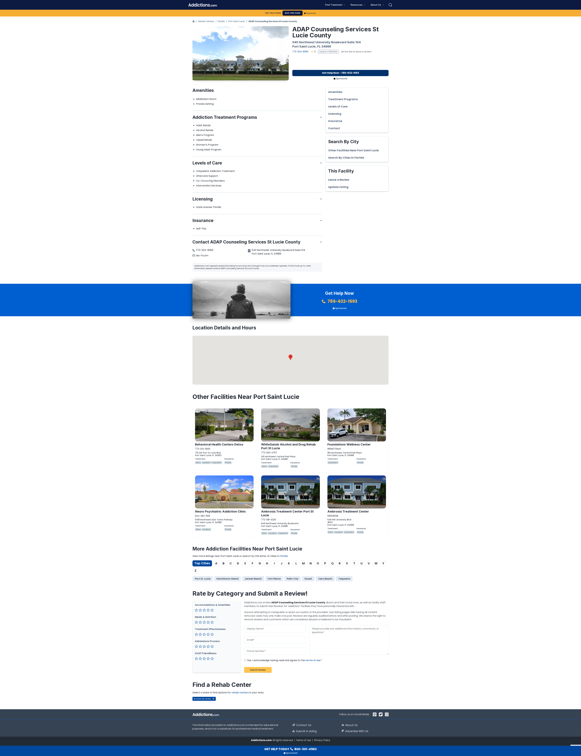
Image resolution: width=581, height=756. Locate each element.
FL (319, 46)
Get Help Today (290, 749)
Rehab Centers (206, 21)
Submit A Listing (306, 731)
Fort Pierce (274, 578)
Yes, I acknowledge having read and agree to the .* (284, 660)
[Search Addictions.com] (390, 4)
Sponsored (311, 13)
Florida (221, 21)
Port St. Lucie (202, 578)
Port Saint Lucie (236, 21)
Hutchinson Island (227, 578)
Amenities (335, 92)
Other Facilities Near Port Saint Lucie (353, 150)
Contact (334, 128)
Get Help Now (273, 13)
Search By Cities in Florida (346, 157)
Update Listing (338, 187)
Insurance (335, 121)
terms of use (312, 660)
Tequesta (344, 578)
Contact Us (303, 725)
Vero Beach (325, 578)
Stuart (308, 578)
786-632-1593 (342, 301)
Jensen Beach (253, 578)
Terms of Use (303, 740)
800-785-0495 (292, 13)
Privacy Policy (322, 740)
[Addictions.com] (193, 21)
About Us (351, 725)
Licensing (334, 114)
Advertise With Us (356, 731)
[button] (290, 357)
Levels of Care (338, 106)
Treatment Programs (343, 99)
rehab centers (240, 692)
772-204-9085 (300, 51)
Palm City (292, 578)
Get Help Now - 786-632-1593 (340, 73)
